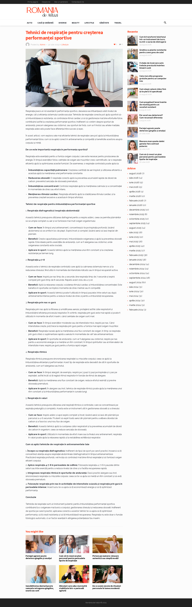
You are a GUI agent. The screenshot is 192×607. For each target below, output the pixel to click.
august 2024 (135, 282)
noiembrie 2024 (136, 268)
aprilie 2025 (134, 246)
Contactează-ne (78, 2)
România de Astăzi (93, 603)
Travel (117, 22)
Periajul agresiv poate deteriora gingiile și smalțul (39, 557)
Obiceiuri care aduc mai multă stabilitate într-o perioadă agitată (73, 588)
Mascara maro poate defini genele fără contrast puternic (151, 143)
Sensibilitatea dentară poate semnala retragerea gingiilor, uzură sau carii (40, 588)
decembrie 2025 (137, 210)
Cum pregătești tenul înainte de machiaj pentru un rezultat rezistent (153, 104)
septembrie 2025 (137, 223)
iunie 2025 (134, 237)
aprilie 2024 (134, 300)
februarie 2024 (136, 309)
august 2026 (135, 173)
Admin (42, 45)
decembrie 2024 (137, 264)
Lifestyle (89, 22)
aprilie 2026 (134, 191)
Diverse (63, 22)
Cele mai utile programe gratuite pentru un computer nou (152, 78)
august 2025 (135, 228)
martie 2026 (135, 196)
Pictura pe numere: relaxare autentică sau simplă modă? (105, 557)
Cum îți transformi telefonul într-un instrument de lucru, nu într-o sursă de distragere (152, 39)
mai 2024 (133, 296)
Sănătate (104, 22)
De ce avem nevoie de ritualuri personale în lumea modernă (106, 587)
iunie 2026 (134, 182)
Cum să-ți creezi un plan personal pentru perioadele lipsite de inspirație (72, 558)
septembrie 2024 (137, 278)
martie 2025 (135, 250)
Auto (29, 22)
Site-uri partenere (61, 2)
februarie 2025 (136, 255)
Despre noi (46, 2)
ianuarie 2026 (135, 205)
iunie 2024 (134, 291)
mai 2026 (133, 187)
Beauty (75, 22)
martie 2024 (135, 305)
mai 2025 (133, 241)
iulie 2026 (133, 178)
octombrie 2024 (137, 273)
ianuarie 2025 (135, 259)
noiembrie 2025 (136, 214)
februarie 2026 (136, 200)
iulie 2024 (133, 287)
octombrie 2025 (137, 219)
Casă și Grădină (45, 22)
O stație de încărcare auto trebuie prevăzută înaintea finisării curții (151, 65)
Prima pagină (33, 2)
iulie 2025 (133, 232)
